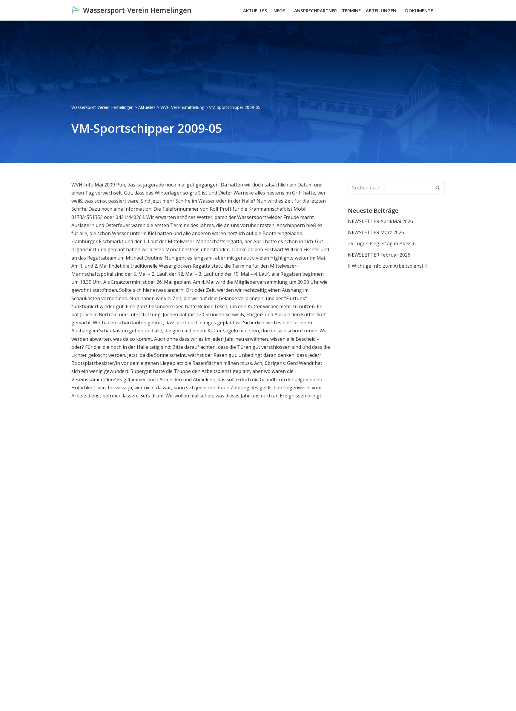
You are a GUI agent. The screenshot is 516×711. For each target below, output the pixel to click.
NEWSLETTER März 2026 (376, 232)
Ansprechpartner (315, 10)
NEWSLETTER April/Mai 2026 (380, 221)
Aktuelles (255, 10)
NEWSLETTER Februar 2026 (379, 255)
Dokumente (419, 10)
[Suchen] (439, 10)
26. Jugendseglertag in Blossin (382, 243)
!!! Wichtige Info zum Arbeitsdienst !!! (387, 266)
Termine (351, 10)
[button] (288, 10)
